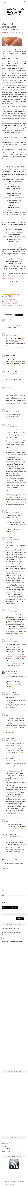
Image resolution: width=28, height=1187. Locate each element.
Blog (3, 32)
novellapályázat (15, 303)
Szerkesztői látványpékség (8, 1149)
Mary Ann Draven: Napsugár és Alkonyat (13, 941)
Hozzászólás (4, 869)
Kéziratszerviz (5, 1143)
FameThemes (12, 1184)
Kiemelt (14, 299)
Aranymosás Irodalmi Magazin (14, 11)
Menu (4, 2)
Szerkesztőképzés (6, 1151)
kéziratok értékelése (6, 303)
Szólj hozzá (19, 314)
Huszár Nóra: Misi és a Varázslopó (17, 944)
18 (14, 34)
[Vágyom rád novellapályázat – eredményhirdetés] (14, 41)
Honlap (3, 902)
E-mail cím (4, 896)
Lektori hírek (4, 1146)
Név (3, 890)
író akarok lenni (20, 301)
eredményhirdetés (11, 301)
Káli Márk (4, 932)
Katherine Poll (11, 834)
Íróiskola (4, 1141)
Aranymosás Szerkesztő (13, 32)
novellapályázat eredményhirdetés (10, 305)
